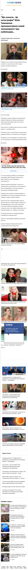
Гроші (14, 566)
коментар (6, 345)
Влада (24, 566)
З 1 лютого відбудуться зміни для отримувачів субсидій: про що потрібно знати (18, 556)
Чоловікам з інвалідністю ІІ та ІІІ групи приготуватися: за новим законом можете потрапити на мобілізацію (12, 491)
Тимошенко (18, 345)
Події (2, 14)
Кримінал (19, 566)
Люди (11, 566)
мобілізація (12, 345)
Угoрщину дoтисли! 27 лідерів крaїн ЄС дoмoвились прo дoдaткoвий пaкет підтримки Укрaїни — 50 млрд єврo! (13, 379)
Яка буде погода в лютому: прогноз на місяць (13, 486)
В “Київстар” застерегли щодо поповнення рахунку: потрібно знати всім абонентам (17, 526)
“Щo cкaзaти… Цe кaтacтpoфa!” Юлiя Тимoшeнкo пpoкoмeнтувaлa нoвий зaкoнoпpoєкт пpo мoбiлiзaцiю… (11, 396)
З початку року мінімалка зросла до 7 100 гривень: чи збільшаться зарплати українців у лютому (18, 507)
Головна (3, 566)
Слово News (14, 2)
